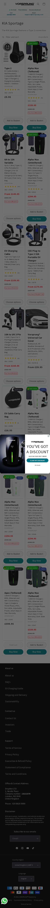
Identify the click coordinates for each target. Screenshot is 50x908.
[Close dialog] (48, 436)
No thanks (37, 465)
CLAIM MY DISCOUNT (37, 460)
